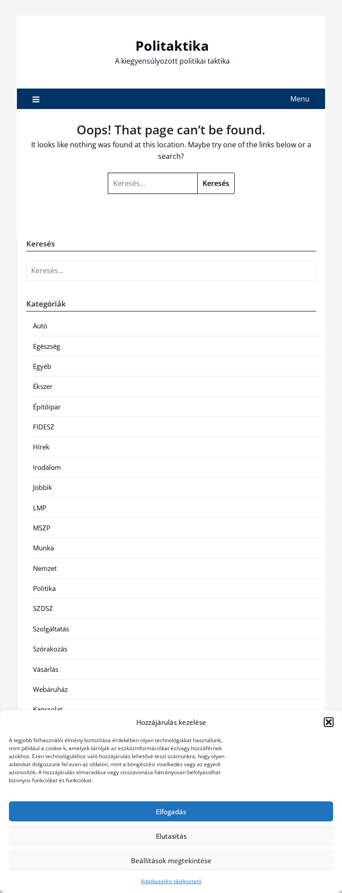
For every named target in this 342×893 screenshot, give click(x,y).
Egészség (46, 346)
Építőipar (47, 406)
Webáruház (50, 689)
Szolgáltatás (51, 628)
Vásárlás (45, 669)
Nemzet (45, 568)
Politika (44, 588)
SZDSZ (43, 608)
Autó (40, 325)
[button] (328, 722)
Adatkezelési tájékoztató (171, 881)
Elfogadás (171, 811)
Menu (299, 99)
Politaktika (172, 45)
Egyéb (42, 366)
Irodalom (47, 467)
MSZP (41, 527)
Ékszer (43, 386)
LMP (39, 507)
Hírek (41, 446)
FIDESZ (43, 426)
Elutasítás (171, 836)
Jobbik (42, 487)
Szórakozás (50, 648)
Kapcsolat (47, 709)
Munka (43, 547)
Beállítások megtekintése (171, 860)
